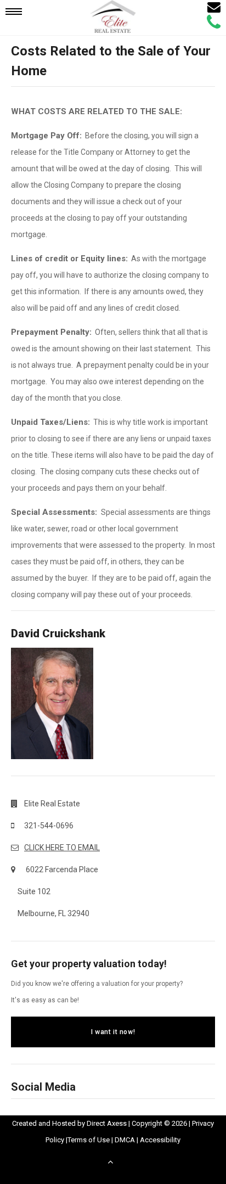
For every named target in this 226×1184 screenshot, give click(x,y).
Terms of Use (88, 1140)
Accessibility (160, 1140)
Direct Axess (107, 1123)
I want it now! (113, 1032)
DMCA (125, 1140)
